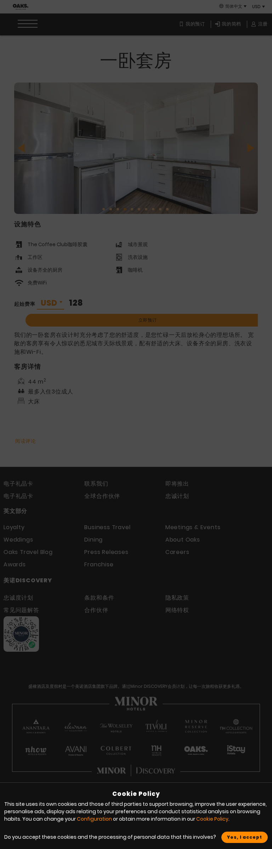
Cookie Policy (212, 818)
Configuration (94, 818)
